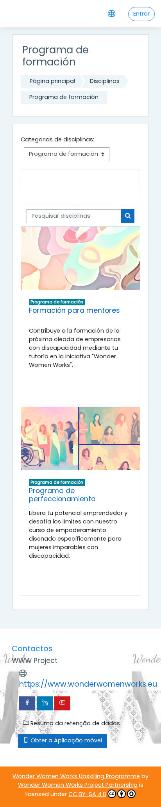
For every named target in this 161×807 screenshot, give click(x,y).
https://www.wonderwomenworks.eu (88, 684)
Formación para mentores (74, 310)
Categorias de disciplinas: (57, 139)
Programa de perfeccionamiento (62, 495)
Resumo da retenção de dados (74, 723)
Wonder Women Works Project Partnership (78, 785)
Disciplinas (105, 81)
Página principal (52, 81)
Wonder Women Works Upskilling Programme (76, 776)
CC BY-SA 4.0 (87, 794)
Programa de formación (63, 97)
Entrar (141, 14)
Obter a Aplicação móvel (65, 740)
